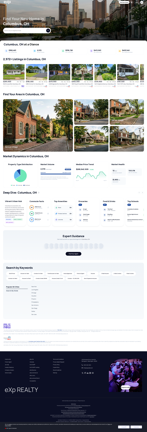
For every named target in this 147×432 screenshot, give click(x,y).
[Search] (48, 31)
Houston (33, 296)
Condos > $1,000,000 (73, 278)
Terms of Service (85, 405)
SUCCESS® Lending (34, 367)
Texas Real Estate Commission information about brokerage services (73, 412)
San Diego (34, 308)
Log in (136, 2)
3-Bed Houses (105, 273)
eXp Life (32, 359)
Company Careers (9, 370)
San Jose (33, 314)
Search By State (12, 291)
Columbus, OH (14, 44)
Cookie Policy (56, 367)
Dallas (33, 311)
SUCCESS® (32, 364)
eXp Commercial (34, 372)
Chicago (33, 293)
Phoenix (33, 299)
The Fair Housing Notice (91, 415)
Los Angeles (34, 290)
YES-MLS (59, 330)
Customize (136, 427)
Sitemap (55, 372)
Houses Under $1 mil (57, 278)
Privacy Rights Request (58, 361)
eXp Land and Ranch (35, 378)
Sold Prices (12, 273)
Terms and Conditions (58, 359)
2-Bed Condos (117, 273)
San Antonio (34, 305)
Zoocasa (32, 361)
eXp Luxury (32, 375)
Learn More (92, 416)
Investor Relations (9, 367)
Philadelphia (35, 302)
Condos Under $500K (41, 278)
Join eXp (7, 364)
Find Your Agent (73, 254)
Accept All (124, 427)
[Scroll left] (4, 77)
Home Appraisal (68, 273)
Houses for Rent (26, 278)
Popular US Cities (12, 287)
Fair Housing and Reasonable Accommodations (73, 407)
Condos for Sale (38, 273)
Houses (93, 273)
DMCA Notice (73, 403)
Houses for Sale (25, 273)
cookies (10, 424)
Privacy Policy (56, 364)
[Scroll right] (143, 77)
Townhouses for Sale (53, 273)
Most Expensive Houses (90, 278)
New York (34, 286)
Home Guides (8, 372)
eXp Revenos (33, 370)
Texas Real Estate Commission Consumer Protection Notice (73, 413)
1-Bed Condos (130, 273)
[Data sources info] (38, 192)
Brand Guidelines (57, 370)
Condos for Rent (12, 278)
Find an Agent (80, 273)
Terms (108, 424)
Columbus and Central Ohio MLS (36, 341)
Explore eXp (8, 359)
